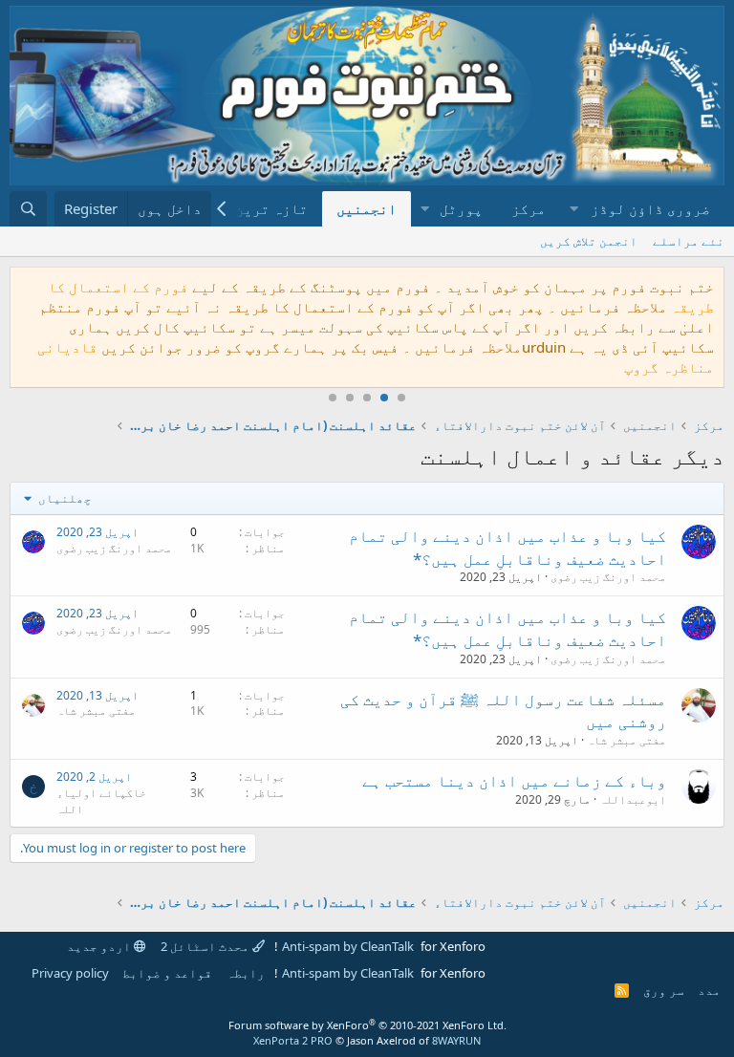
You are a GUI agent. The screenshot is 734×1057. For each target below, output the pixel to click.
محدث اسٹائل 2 (206, 946)
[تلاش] (28, 208)
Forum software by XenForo (367, 1025)
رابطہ (246, 973)
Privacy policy (70, 973)
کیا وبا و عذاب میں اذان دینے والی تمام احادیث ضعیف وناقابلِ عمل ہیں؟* (507, 547)
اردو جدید (100, 946)
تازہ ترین (271, 208)
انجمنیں (366, 208)
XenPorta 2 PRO (293, 1040)
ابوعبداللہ (632, 799)
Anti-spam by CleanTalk (348, 946)
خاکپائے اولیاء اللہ (101, 801)
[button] (642, 208)
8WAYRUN (456, 1040)
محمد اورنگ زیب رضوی (608, 577)
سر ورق (663, 990)
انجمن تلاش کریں (588, 240)
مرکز (528, 208)
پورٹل (461, 208)
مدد (709, 990)
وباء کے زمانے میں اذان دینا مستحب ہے (514, 780)
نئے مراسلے (688, 240)
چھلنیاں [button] (63, 498)
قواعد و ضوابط (167, 973)
